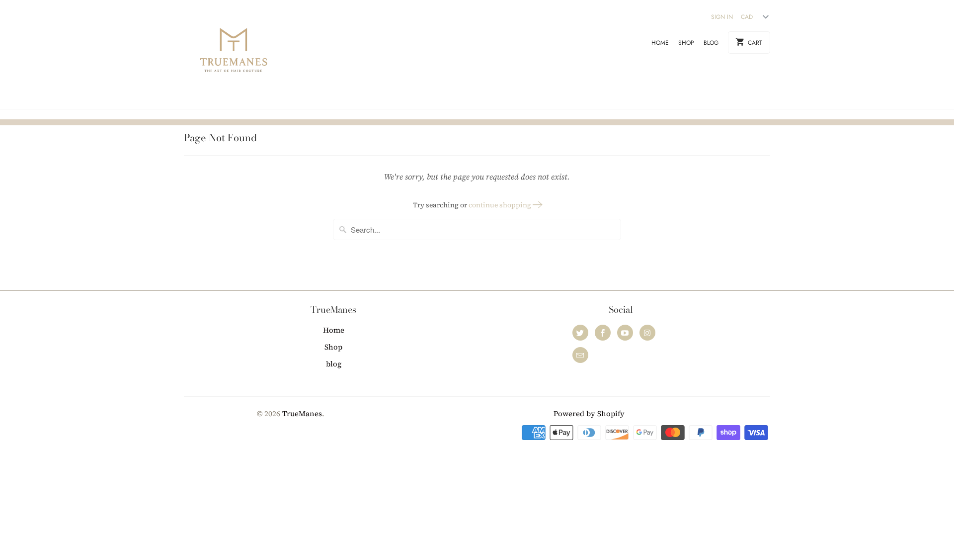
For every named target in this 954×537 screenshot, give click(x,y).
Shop (686, 42)
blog (711, 42)
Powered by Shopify (589, 413)
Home (660, 42)
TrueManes (302, 413)
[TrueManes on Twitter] (580, 333)
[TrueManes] (233, 54)
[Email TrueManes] (580, 355)
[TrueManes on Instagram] (647, 333)
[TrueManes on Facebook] (603, 333)
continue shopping (501, 205)
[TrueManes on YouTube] (625, 333)
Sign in (722, 16)
